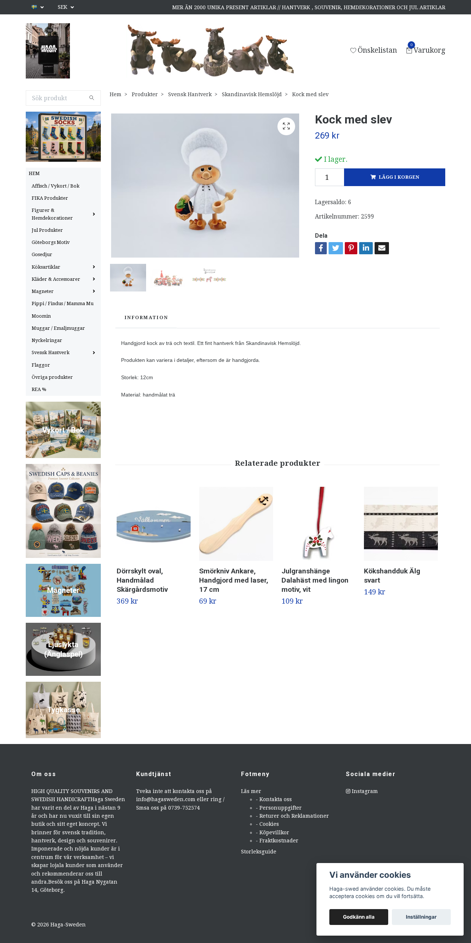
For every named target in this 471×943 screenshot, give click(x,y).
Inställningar (421, 917)
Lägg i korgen (399, 177)
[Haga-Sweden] (48, 50)
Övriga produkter (52, 377)
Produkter (145, 94)
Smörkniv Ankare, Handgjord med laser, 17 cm (233, 580)
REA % (39, 389)
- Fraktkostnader (277, 841)
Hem (115, 94)
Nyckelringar (47, 340)
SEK (63, 7)
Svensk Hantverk (51, 352)
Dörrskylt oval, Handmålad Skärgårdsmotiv (142, 580)
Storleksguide (258, 852)
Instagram (364, 791)
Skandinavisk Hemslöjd (252, 94)
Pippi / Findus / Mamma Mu (62, 303)
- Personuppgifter (279, 808)
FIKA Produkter (50, 198)
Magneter (43, 291)
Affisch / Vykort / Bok (55, 186)
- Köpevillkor (272, 832)
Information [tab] (146, 317)
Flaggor (41, 365)
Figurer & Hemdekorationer (52, 213)
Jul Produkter (47, 230)
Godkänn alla (359, 917)
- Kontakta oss (274, 799)
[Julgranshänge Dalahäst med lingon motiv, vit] (318, 524)
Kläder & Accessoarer (56, 279)
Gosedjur (42, 254)
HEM (34, 173)
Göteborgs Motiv (51, 242)
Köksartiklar (46, 267)
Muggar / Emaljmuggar (58, 328)
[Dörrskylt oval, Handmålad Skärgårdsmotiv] (154, 524)
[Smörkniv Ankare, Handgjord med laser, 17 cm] (236, 524)
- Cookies (267, 824)
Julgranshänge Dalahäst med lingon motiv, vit (314, 580)
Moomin (41, 316)
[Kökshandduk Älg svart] (401, 524)
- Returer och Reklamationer (292, 816)
